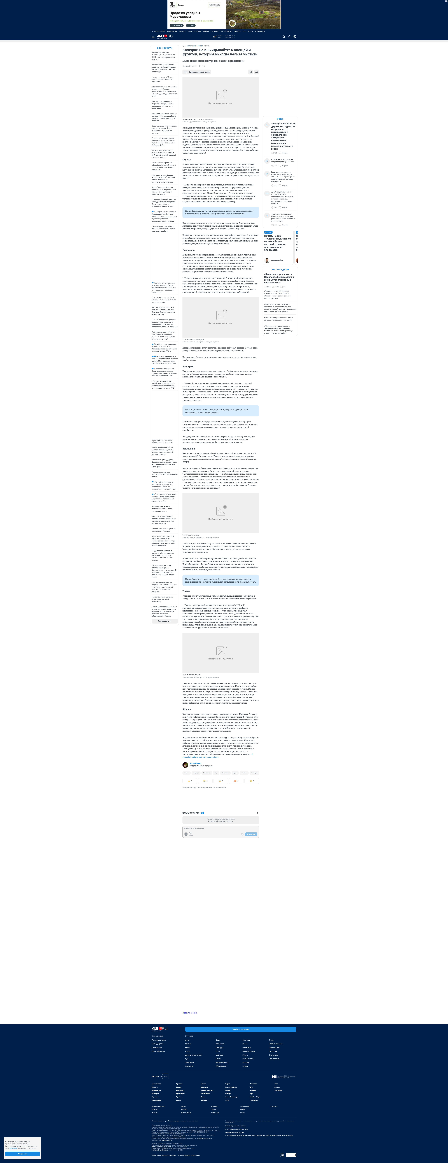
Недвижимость (158, 31)
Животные (189, 1062)
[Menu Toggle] (153, 36)
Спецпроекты (274, 1059)
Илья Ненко (195, 763)
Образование (221, 1066)
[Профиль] (295, 36)
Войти (191, 835)
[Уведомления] (289, 36)
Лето (218, 1051)
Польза (244, 773)
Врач (235, 773)
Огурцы (196, 773)
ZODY (245, 31)
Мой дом (219, 1055)
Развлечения (247, 1059)
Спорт (271, 1040)
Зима (218, 1040)
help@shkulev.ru (167, 1140)
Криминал (220, 1044)
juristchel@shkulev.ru (205, 1138)
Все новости (164, 48)
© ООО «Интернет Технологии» (189, 1155)
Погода (182, 31)
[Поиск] (284, 36)
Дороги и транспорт (193, 1055)
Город (187, 1051)
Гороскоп (215, 31)
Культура (219, 1048)
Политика (246, 1048)
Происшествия (248, 1051)
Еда (216, 773)
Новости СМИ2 (189, 1013)
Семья (245, 1066)
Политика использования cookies (236, 1129)
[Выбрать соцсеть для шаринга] (256, 72)
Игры (250, 31)
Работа (245, 1055)
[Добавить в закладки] (250, 72)
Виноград (206, 773)
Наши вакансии (158, 1051)
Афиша (206, 31)
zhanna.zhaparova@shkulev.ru (161, 1147)
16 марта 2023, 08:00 (189, 66)
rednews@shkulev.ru (178, 1137)
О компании (157, 1048)
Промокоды (260, 31)
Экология (273, 1051)
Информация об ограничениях (235, 1126)
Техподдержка (157, 1044)
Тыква (186, 773)
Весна (187, 1048)
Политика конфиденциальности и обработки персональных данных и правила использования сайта (259, 1136)
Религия (245, 1062)
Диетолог (225, 773)
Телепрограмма (194, 31)
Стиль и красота (275, 1044)
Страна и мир (274, 1048)
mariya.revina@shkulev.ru (160, 1150)
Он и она (246, 1040)
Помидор (254, 773)
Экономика (273, 1055)
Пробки (237, 31)
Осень (244, 1044)
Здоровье (189, 1066)
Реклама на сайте (159, 1040)
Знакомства (172, 31)
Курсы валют (226, 31)
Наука (218, 1059)
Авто (187, 1040)
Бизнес (188, 1044)
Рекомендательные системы (234, 1132)
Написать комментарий (199, 72)
